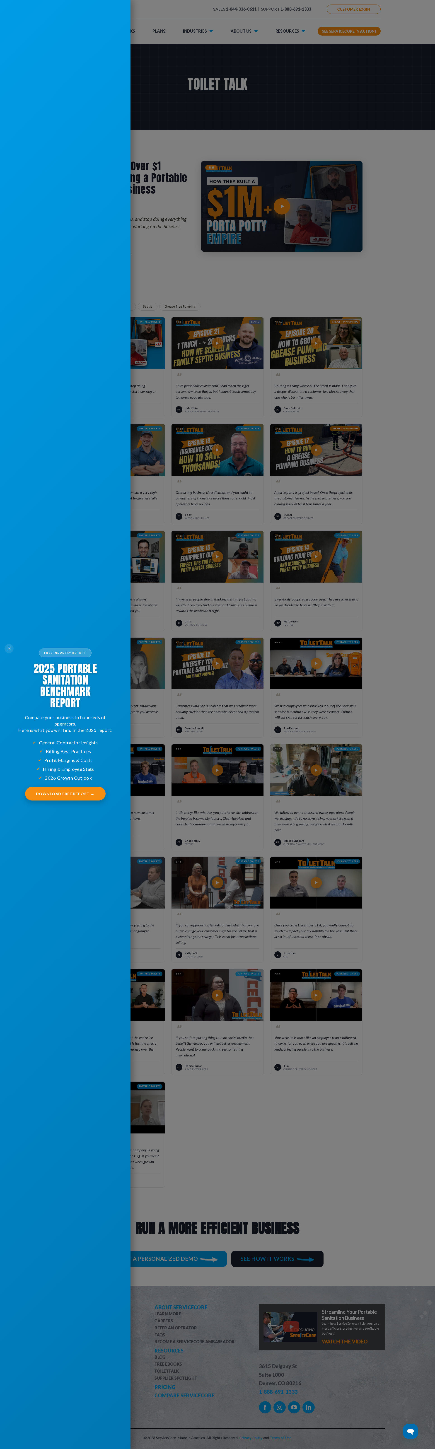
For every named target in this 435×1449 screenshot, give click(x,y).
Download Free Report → (65, 793)
